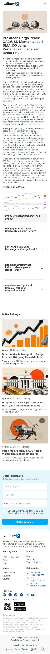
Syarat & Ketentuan (17, 513)
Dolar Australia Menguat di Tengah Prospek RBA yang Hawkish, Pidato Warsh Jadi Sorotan (23, 357)
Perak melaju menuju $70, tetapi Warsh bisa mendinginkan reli (22, 452)
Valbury (34, 638)
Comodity (26, 398)
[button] (45, 4)
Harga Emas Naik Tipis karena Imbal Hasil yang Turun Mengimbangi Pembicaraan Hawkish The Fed (24, 405)
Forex (24, 350)
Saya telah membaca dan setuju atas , (25, 512)
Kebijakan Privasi (35, 513)
